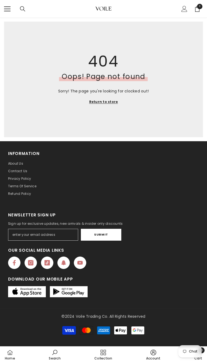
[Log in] (184, 9)
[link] (54, 354)
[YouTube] (80, 263)
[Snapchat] (63, 263)
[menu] (7, 9)
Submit (101, 234)
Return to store (103, 101)
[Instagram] (31, 263)
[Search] (22, 9)
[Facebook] (14, 263)
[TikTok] (47, 263)
